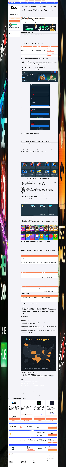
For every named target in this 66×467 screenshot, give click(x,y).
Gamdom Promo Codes (23, 462)
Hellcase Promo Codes (23, 460)
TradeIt (34, 462)
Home (8, 4)
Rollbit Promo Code (31, 428)
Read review (21, 427)
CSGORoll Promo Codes (23, 455)
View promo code (14, 420)
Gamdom (34, 464)
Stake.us (22, 11)
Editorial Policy (48, 20)
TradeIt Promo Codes (23, 463)
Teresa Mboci (14, 23)
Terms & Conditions (11, 462)
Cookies (10, 458)
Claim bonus (52, 435)
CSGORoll (52, 376)
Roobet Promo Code (31, 435)
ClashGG (34, 461)
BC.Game (34, 458)
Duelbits (34, 463)
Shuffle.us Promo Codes (24, 459)
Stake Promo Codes (23, 464)
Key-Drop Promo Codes (23, 461)
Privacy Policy (10, 459)
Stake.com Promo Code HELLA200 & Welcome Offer (31, 450)
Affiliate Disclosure (11, 461)
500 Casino (34, 459)
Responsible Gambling (11, 460)
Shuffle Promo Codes (23, 458)
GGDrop (34, 460)
